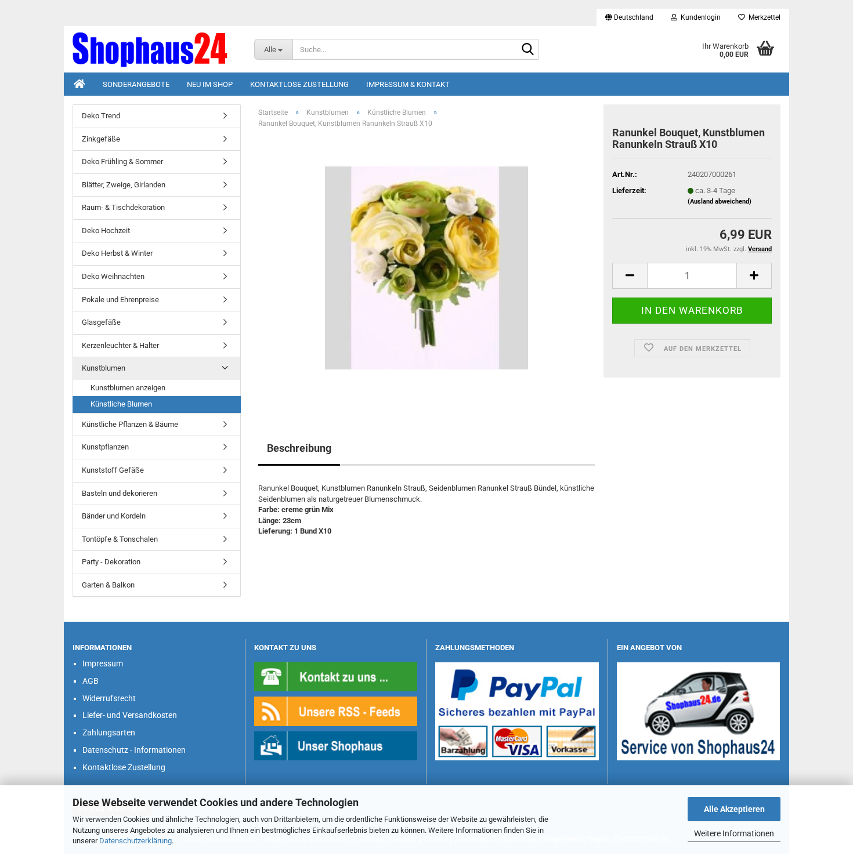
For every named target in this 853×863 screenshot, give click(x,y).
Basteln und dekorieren (119, 493)
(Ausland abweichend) (719, 201)
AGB (90, 681)
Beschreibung (299, 448)
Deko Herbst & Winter (117, 253)
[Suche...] (527, 49)
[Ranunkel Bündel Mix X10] (426, 267)
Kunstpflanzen (105, 447)
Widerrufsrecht (109, 698)
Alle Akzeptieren (734, 809)
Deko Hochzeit (106, 230)
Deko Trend (101, 115)
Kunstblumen (103, 368)
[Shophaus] (336, 745)
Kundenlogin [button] (699, 17)
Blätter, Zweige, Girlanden (123, 184)
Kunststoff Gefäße (113, 470)
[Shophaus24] (155, 49)
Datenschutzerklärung (135, 840)
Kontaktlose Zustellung (299, 84)
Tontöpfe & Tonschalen (120, 539)
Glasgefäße (101, 322)
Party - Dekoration (111, 561)
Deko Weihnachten (113, 276)
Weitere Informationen (734, 833)
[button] (629, 17)
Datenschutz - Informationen (134, 750)
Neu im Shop (210, 84)
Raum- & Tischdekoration (123, 207)
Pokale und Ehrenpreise (120, 299)
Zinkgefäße (101, 139)
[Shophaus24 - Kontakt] (336, 676)
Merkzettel (762, 17)
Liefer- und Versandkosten (129, 715)
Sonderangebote (136, 84)
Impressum (102, 663)
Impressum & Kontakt (408, 84)
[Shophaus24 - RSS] (336, 710)
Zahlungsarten (108, 732)
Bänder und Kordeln (114, 516)
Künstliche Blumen (121, 404)
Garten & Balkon (108, 585)
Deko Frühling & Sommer (122, 161)
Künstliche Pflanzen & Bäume (130, 424)
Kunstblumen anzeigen (128, 387)
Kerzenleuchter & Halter (120, 345)
